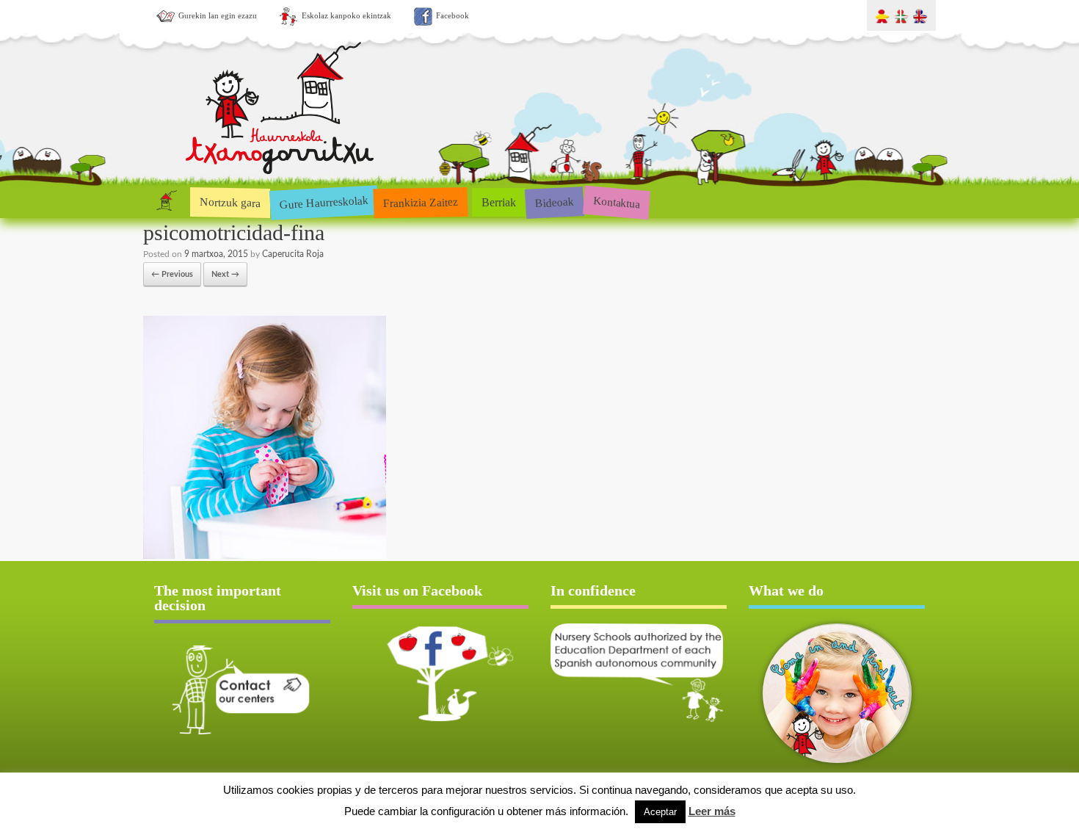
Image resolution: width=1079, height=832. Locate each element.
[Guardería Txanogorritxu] (280, 171)
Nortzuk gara (230, 202)
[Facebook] (440, 673)
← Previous (172, 274)
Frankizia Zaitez (421, 202)
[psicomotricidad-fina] (264, 556)
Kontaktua (616, 202)
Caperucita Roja (293, 254)
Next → (225, 274)
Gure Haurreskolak (323, 201)
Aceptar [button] (660, 811)
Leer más (712, 811)
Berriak (499, 202)
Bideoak (554, 202)
